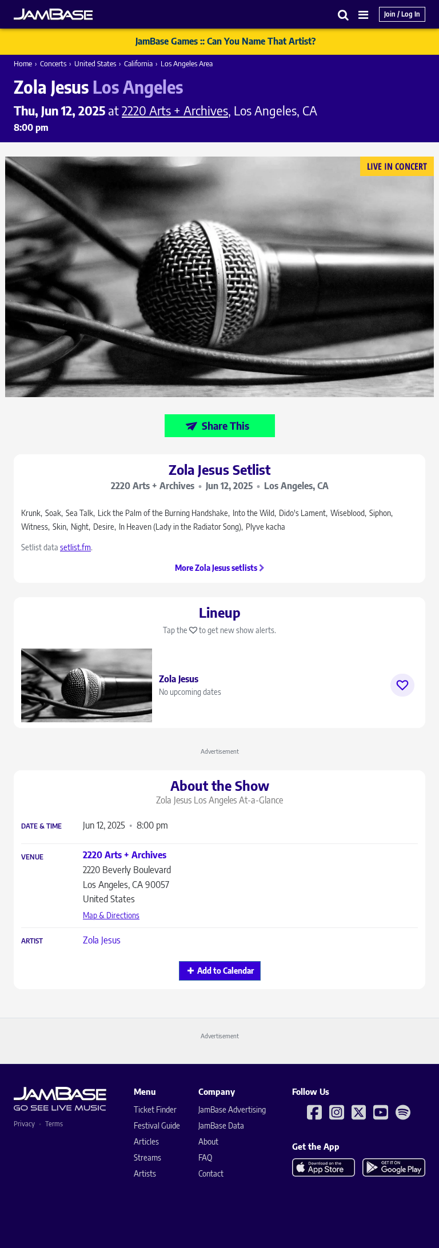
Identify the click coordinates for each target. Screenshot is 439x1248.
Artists (145, 1173)
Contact (211, 1173)
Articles (146, 1141)
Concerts (53, 63)
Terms (54, 1123)
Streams (147, 1157)
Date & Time (41, 826)
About (208, 1141)
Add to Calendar (225, 970)
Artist (32, 941)
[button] (343, 14)
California (138, 63)
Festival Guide (157, 1125)
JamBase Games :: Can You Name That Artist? (225, 41)
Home (23, 63)
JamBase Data (221, 1125)
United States (95, 63)
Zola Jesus (102, 940)
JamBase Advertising (232, 1109)
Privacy (24, 1123)
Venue (32, 857)
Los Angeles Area (187, 63)
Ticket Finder (155, 1109)
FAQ (205, 1157)
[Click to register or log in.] (402, 685)
